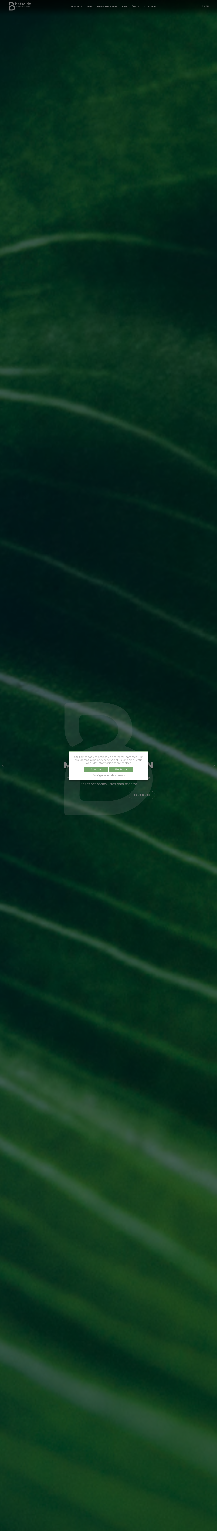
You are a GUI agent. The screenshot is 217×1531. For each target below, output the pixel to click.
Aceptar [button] (96, 769)
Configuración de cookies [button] (109, 775)
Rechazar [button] (121, 769)
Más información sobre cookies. (111, 763)
